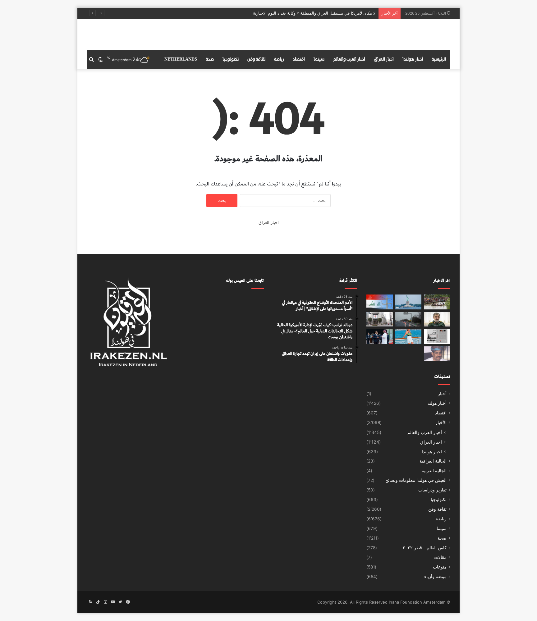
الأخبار (441, 422)
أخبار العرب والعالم (349, 59)
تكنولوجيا (231, 59)
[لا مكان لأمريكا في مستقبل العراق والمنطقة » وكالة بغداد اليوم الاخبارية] (437, 319)
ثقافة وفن (256, 59)
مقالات (440, 557)
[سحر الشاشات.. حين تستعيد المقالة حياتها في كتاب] (437, 336)
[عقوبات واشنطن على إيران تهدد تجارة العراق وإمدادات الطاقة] (379, 302)
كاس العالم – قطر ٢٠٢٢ (425, 547)
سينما (319, 59)
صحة (210, 59)
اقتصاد (299, 59)
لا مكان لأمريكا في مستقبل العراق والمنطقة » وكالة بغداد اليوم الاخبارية (314, 13)
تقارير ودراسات (432, 489)
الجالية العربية (434, 470)
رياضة (279, 59)
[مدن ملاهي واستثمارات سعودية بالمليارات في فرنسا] (379, 336)
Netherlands (180, 59)
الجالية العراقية (433, 461)
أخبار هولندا (412, 59)
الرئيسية (439, 59)
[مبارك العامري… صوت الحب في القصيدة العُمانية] (437, 353)
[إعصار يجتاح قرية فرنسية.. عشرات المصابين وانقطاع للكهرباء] (408, 319)
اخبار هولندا (432, 451)
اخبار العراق (384, 59)
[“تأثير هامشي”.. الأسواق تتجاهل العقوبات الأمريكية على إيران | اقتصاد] (379, 319)
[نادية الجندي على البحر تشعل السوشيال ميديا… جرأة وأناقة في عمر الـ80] (408, 336)
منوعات (440, 566)
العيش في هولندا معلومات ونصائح (416, 480)
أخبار (442, 393)
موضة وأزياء (435, 576)
